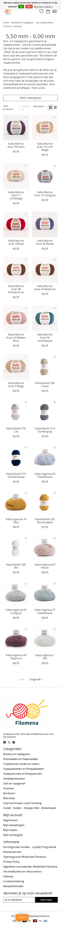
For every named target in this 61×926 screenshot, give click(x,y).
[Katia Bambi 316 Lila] (16, 412)
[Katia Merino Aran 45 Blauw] (45, 224)
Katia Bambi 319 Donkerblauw (16, 475)
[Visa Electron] (45, 921)
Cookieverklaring (13, 881)
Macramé (9, 798)
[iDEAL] (19, 921)
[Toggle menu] (54, 11)
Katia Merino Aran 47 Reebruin (45, 287)
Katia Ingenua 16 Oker (16, 520)
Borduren (9, 793)
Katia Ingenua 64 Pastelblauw (45, 475)
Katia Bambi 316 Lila (16, 430)
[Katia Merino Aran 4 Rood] (16, 224)
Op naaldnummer (45, 22)
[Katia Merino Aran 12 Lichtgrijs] (45, 176)
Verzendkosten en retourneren (22, 871)
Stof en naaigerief (14, 783)
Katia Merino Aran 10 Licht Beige (45, 147)
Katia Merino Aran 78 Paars (16, 145)
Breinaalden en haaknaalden (20, 759)
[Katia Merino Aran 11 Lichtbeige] (16, 176)
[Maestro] (25, 921)
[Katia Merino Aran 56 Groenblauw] (45, 318)
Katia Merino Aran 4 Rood (16, 242)
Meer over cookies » (43, 7)
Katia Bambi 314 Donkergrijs (45, 430)
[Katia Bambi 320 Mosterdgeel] (45, 503)
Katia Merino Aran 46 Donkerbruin (16, 289)
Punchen (8, 788)
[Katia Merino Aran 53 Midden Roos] (16, 318)
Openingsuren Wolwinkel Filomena (24, 857)
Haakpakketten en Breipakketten (23, 769)
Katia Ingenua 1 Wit (44, 656)
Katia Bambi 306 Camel (45, 384)
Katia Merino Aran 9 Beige (16, 384)
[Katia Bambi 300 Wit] (16, 548)
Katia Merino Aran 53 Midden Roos (16, 338)
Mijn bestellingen (13, 825)
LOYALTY (22, 917)
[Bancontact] (30, 921)
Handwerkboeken (14, 778)
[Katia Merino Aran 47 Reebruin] (45, 270)
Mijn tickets (10, 830)
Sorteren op (26, 108)
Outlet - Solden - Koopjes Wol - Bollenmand (29, 808)
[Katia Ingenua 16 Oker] (16, 503)
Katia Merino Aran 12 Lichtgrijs (45, 193)
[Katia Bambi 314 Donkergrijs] (45, 412)
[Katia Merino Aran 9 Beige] (16, 367)
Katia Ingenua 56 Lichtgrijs (16, 611)
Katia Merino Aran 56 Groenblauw (45, 338)
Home (6, 22)
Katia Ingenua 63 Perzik (45, 566)
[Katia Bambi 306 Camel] (45, 367)
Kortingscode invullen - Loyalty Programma (29, 847)
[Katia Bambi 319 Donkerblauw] (16, 457)
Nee (29, 7)
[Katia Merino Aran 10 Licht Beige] (45, 127)
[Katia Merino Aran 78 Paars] (16, 127)
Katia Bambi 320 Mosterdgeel (45, 520)
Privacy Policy (11, 861)
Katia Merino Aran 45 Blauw (45, 242)
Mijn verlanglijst (13, 835)
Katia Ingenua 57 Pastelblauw (45, 611)
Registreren (10, 820)
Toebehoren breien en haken (21, 764)
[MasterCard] (35, 921)
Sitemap (8, 876)
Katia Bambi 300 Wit (16, 566)
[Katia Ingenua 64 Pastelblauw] (45, 457)
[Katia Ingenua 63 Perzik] (45, 548)
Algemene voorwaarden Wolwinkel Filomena (30, 866)
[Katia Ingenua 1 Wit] (45, 639)
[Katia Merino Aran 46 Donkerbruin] (16, 270)
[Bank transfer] (14, 921)
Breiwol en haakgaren (23, 22)
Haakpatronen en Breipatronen (22, 773)
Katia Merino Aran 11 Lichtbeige (16, 195)
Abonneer (46, 900)
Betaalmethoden (13, 886)
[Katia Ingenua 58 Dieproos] (16, 639)
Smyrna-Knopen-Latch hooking (22, 803)
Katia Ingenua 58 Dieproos (16, 656)
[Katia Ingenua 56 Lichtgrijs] (16, 593)
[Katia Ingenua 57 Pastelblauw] (45, 593)
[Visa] (40, 921)
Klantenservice (12, 852)
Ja (21, 7)
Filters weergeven (30, 98)
